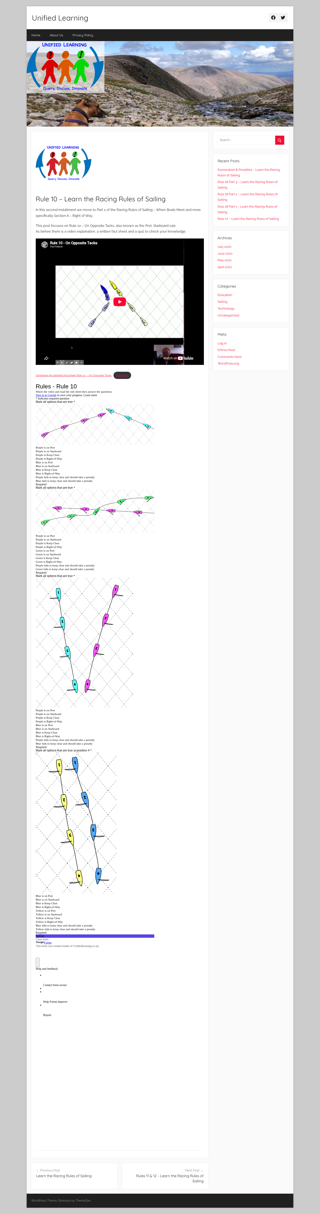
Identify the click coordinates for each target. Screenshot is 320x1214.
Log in (222, 343)
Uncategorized (228, 315)
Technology (226, 308)
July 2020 (224, 246)
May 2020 (224, 260)
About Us (56, 35)
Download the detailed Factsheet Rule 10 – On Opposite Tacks (73, 375)
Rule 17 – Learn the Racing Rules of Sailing (248, 219)
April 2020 (225, 267)
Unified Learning (60, 17)
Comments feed (229, 357)
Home (35, 35)
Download (122, 375)
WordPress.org (228, 363)
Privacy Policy (83, 35)
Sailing (222, 301)
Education (225, 295)
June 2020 (225, 253)
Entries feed (226, 350)
